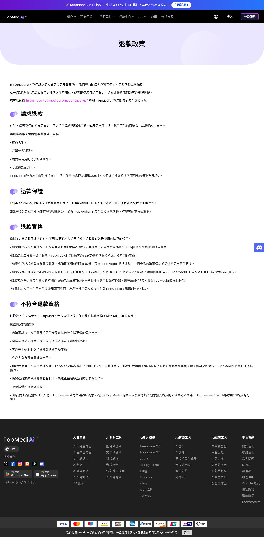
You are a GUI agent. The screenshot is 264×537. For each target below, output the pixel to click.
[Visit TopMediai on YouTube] (27, 464)
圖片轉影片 (114, 446)
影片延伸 (112, 465)
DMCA (247, 465)
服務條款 (248, 477)
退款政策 (248, 496)
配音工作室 (219, 483)
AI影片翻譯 (81, 477)
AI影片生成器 (82, 446)
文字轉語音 (81, 459)
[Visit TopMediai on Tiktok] (34, 464)
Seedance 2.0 (150, 446)
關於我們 (248, 446)
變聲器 (180, 477)
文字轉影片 (114, 453)
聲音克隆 (218, 453)
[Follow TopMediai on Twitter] (6, 464)
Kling (143, 471)
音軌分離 (181, 471)
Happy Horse (150, 465)
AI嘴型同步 (219, 477)
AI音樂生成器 (82, 453)
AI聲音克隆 (81, 471)
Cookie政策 (169, 532)
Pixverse (146, 477)
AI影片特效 (114, 477)
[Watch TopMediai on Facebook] (13, 464)
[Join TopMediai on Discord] (42, 464)
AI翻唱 (77, 465)
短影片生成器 (115, 471)
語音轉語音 (219, 465)
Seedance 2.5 (150, 453)
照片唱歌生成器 (186, 459)
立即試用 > (181, 5)
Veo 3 (144, 459)
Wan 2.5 (146, 490)
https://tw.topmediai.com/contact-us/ (57, 100)
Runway (146, 496)
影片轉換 (112, 459)
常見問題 (248, 459)
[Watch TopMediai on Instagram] (20, 464)
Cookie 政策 (251, 483)
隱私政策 (248, 490)
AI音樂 (180, 446)
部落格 (246, 471)
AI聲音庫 (218, 459)
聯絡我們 (248, 453)
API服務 (78, 483)
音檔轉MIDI (183, 465)
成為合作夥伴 (251, 502)
